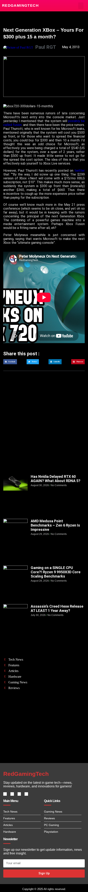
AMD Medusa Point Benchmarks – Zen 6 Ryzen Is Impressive (55, 525)
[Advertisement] (44, 426)
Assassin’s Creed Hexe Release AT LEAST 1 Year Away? (57, 608)
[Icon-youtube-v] (26, 794)
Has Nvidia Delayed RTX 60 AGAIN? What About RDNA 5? (55, 478)
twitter (79, 170)
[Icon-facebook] (5, 794)
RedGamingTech (20, 5)
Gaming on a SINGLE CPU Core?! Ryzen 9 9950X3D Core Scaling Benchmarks (55, 572)
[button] (81, 5)
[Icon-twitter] (12, 794)
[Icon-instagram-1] (19, 794)
